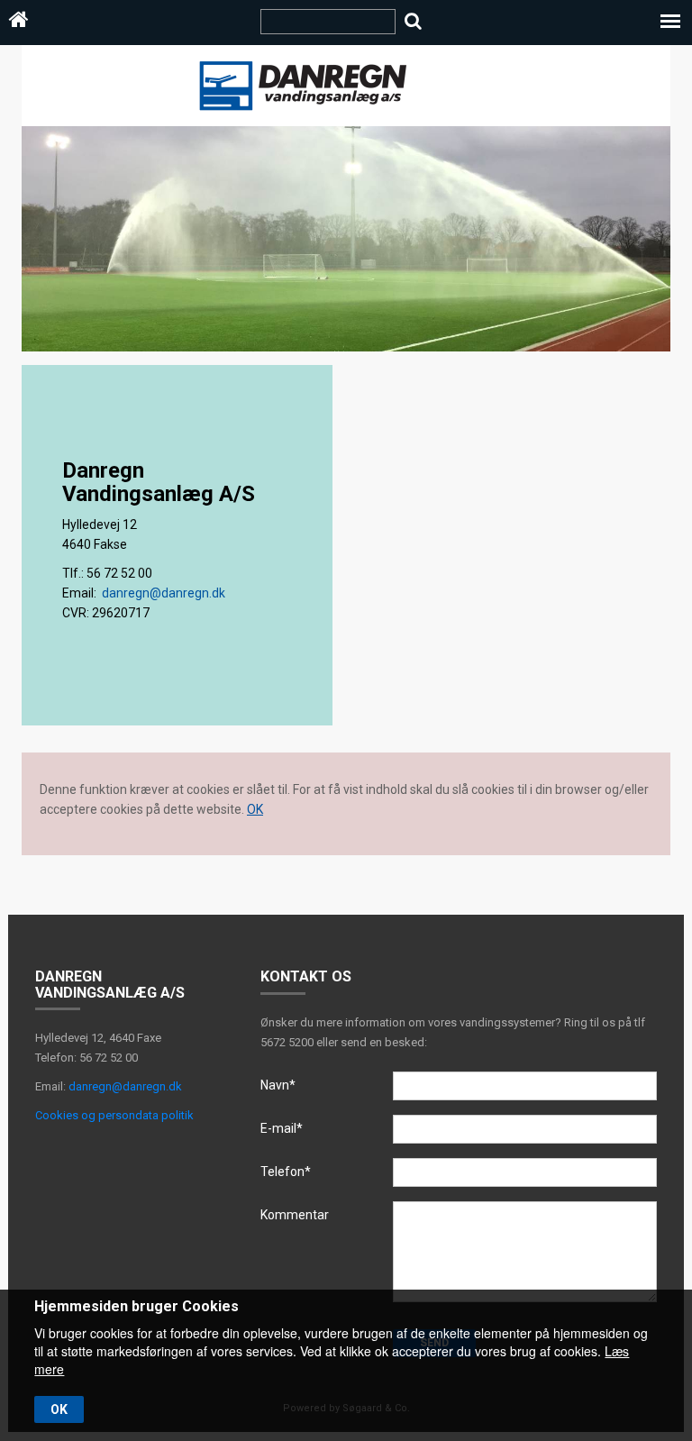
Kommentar (294, 1215)
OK (255, 809)
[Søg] (413, 21)
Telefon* (285, 1171)
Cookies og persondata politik (114, 1115)
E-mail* (281, 1128)
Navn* (278, 1085)
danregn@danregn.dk (163, 593)
